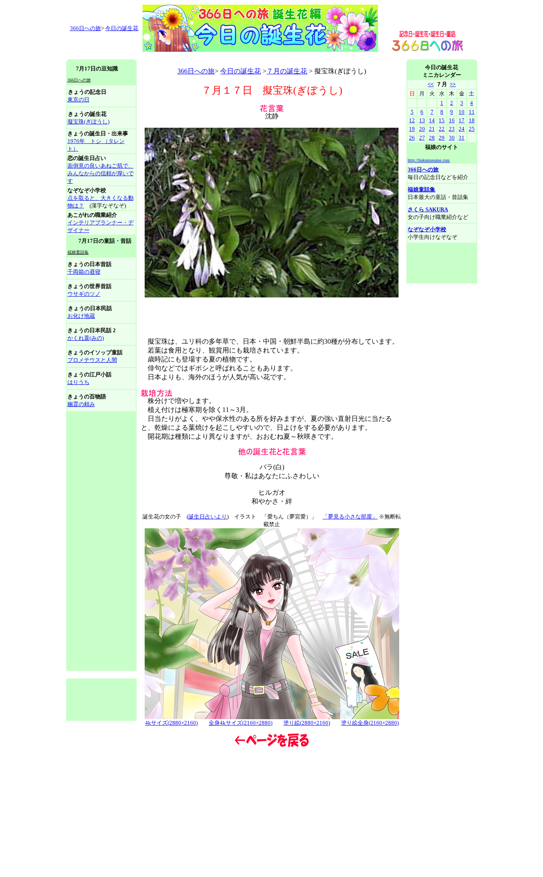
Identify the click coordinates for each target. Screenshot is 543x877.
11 (472, 112)
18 (472, 120)
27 (422, 137)
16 (452, 120)
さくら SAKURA (428, 209)
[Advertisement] (220, 56)
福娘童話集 (421, 189)
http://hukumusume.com (429, 160)
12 (412, 120)
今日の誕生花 (121, 28)
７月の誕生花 (286, 71)
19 (412, 129)
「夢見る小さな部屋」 (350, 516)
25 (472, 129)
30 (452, 137)
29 (442, 137)
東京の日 (78, 99)
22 (442, 129)
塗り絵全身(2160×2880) (370, 723)
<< (431, 84)
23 (452, 129)
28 (432, 137)
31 (462, 137)
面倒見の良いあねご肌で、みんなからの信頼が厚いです (100, 173)
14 (432, 120)
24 (462, 129)
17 (462, 120)
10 (462, 112)
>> (453, 84)
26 (412, 137)
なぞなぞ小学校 (427, 229)
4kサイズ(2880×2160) (171, 723)
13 (422, 120)
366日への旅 (196, 71)
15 (442, 120)
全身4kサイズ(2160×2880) (240, 723)
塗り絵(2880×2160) (306, 723)
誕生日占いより (207, 516)
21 (432, 129)
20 (422, 129)
